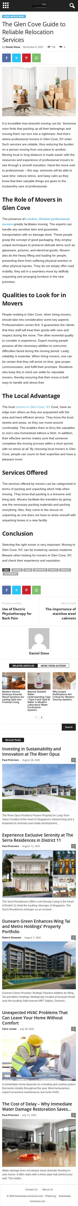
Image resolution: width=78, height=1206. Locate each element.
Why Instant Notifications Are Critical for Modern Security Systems (63, 695)
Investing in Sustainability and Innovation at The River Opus (31, 751)
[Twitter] (16, 58)
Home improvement (14, 16)
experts (17, 570)
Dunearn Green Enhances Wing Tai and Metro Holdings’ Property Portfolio (36, 926)
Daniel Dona (13, 47)
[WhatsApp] (36, 58)
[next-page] (41, 717)
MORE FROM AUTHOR (53, 665)
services (65, 570)
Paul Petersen (10, 760)
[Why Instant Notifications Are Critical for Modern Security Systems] (64, 681)
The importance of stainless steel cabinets (61, 613)
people (53, 570)
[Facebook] (6, 58)
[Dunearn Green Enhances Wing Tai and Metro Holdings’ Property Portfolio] (39, 965)
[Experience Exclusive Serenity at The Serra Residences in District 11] (39, 874)
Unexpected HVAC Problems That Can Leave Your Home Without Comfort (35, 1018)
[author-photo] (39, 638)
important (40, 570)
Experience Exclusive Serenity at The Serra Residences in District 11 (37, 837)
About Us (47, 1189)
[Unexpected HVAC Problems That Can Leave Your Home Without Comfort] (39, 1057)
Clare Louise (9, 1028)
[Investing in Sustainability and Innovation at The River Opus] (39, 788)
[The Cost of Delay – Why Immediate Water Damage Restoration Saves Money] (39, 1143)
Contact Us (31, 1189)
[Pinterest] (26, 58)
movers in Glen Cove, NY (33, 407)
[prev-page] (36, 717)
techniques (10, 573)
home (28, 570)
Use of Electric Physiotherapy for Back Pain (17, 613)
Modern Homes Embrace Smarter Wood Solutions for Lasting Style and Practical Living (13, 697)
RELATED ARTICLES (23, 665)
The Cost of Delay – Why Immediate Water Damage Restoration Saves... (37, 1106)
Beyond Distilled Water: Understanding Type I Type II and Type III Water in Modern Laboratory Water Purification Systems (39, 700)
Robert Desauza (11, 937)
